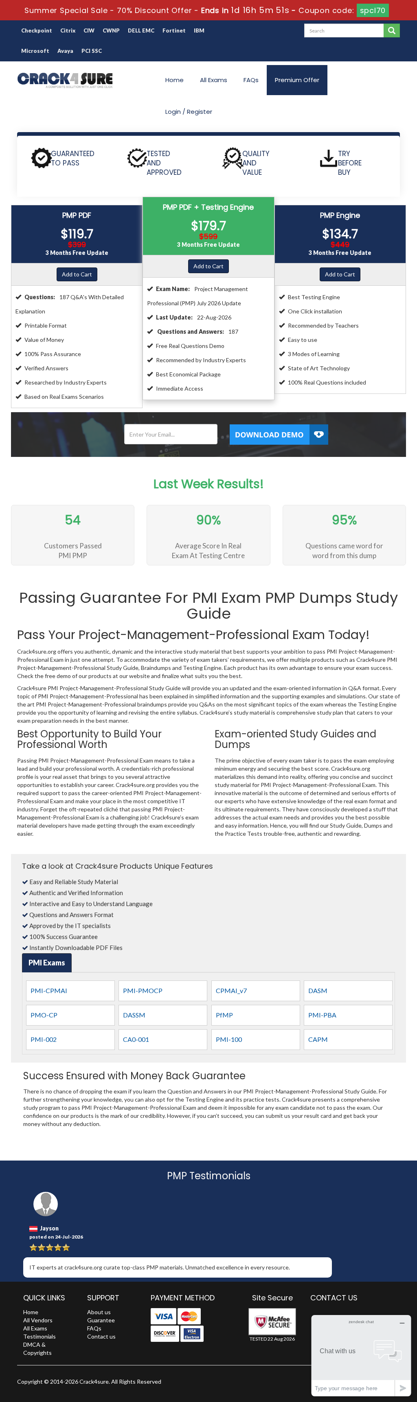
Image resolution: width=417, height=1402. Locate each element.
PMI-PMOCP (142, 990)
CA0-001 (136, 1039)
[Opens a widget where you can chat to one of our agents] (361, 1355)
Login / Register (188, 111)
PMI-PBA (322, 1015)
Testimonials (39, 1336)
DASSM (134, 1015)
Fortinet (174, 30)
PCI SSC (91, 51)
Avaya (65, 51)
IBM (199, 30)
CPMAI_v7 (231, 990)
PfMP (224, 1015)
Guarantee (101, 1320)
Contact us (101, 1336)
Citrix (67, 30)
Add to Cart (77, 274)
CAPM (318, 1039)
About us (99, 1312)
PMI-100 (229, 1039)
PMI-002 (44, 1039)
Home (174, 80)
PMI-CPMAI (49, 990)
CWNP (111, 30)
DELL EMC (141, 30)
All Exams (213, 80)
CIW (88, 30)
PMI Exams (47, 962)
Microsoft (35, 51)
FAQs (251, 80)
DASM (317, 990)
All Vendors (38, 1320)
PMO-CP (44, 1015)
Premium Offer (297, 80)
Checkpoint (36, 30)
